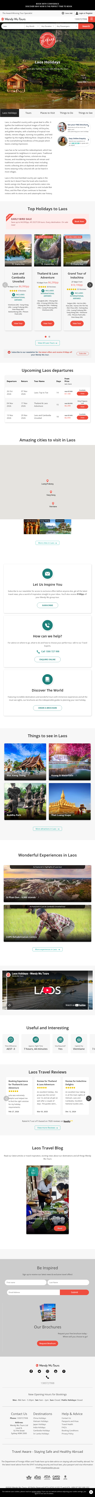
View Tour (18, 323)
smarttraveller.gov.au (50, 1467)
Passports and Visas (70, 1421)
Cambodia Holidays (41, 1430)
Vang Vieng (44, 521)
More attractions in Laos (46, 829)
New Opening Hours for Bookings (47, 1394)
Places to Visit (47, 112)
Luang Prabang (30, 521)
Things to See (86, 112)
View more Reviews (46, 1127)
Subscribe (82, 353)
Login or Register (86, 13)
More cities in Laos (46, 543)
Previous (5, 285)
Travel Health (67, 1424)
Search (86, 26)
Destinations (42, 1414)
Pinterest (63, 1371)
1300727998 (81, 19)
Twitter (39, 1371)
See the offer (78, 221)
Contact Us (19, 1414)
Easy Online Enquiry (77, 138)
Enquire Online (47, 659)
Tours (28, 112)
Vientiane (60, 521)
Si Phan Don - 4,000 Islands (21, 897)
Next (90, 285)
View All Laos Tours (46, 343)
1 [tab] (46, 337)
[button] (91, 19)
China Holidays (39, 1418)
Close (91, 1492)
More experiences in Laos (46, 949)
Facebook (31, 1371)
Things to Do (66, 112)
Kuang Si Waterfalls (62, 775)
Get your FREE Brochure (78, 125)
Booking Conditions (70, 1430)
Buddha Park (14, 815)
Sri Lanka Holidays (41, 1433)
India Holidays (39, 1427)
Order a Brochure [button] (47, 708)
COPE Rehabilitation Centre (21, 936)
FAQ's (64, 1427)
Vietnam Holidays (40, 1421)
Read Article (60, 1229)
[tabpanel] (18, 283)
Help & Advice (72, 1414)
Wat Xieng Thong (16, 775)
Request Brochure (47, 1343)
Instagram (47, 1371)
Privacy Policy (67, 1433)
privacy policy (36, 1491)
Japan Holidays (39, 1424)
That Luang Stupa (61, 815)
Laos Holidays (9, 112)
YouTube (55, 1371)
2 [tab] (49, 337)
